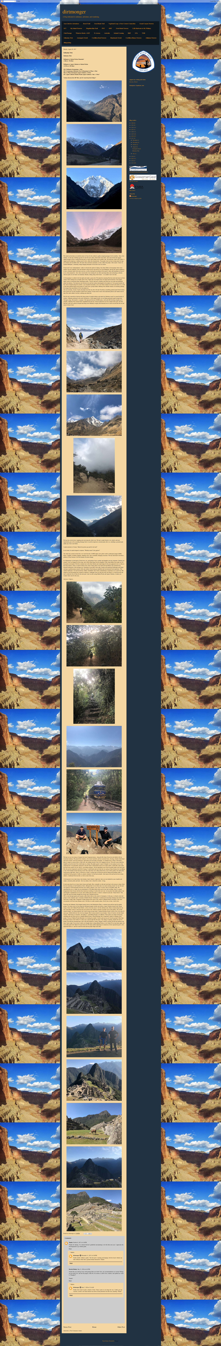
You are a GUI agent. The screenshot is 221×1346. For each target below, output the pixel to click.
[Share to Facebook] (89, 1234)
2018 (132, 136)
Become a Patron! (133, 82)
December (135, 140)
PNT (103, 28)
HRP (129, 33)
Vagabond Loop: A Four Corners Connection (122, 24)
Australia (107, 33)
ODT (110, 28)
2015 (132, 158)
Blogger (116, 1341)
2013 (132, 163)
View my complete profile (135, 198)
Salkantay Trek (68, 38)
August (134, 147)
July (134, 153)
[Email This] (84, 1234)
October (135, 144)
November (135, 142)
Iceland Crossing (119, 33)
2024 (132, 123)
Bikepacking (67, 43)
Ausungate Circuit (82, 38)
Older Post (121, 1327)
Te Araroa (97, 33)
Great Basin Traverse (122, 28)
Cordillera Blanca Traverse (133, 38)
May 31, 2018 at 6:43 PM (84, 1269)
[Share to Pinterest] (91, 1234)
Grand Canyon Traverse (147, 24)
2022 (132, 127)
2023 (132, 125)
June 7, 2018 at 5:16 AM (88, 1287)
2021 (132, 129)
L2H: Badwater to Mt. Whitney (142, 28)
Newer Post (67, 1327)
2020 (132, 131)
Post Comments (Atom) (76, 1331)
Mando (71, 1242)
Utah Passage (68, 33)
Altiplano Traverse (151, 38)
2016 (132, 156)
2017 (132, 138)
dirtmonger (74, 11)
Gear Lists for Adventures (71, 24)
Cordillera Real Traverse (99, 38)
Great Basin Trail (99, 24)
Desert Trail (86, 24)
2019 (132, 134)
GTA (136, 33)
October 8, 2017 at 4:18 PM (80, 1242)
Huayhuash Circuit (116, 38)
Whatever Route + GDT (83, 33)
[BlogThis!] (86, 1234)
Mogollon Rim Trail (92, 28)
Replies (72, 1252)
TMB (143, 33)
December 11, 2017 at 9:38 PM (89, 1255)
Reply (70, 1249)
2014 (132, 160)
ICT (65, 28)
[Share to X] (87, 1234)
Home (94, 1327)
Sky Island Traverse (76, 28)
